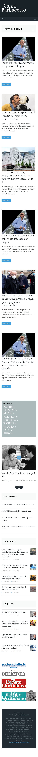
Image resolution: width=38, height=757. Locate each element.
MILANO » (9, 426)
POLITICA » (10, 416)
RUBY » (7, 433)
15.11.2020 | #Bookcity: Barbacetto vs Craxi (18, 504)
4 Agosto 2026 (6, 592)
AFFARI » (8, 413)
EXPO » (7, 430)
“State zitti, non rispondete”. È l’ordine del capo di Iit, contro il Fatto (18, 116)
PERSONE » (10, 410)
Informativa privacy (24, 742)
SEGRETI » (9, 423)
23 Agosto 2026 (7, 559)
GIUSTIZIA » (10, 420)
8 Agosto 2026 (6, 581)
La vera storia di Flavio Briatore (14, 612)
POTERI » (9, 406)
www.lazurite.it (25, 715)
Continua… (6, 84)
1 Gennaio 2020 (7, 629)
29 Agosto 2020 (7, 615)
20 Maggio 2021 (7, 640)
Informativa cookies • (14, 742)
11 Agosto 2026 (7, 570)
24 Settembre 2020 (8, 650)
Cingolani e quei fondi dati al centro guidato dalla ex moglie (18, 239)
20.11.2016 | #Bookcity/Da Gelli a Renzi (16, 511)
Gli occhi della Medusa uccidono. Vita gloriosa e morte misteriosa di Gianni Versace (15, 624)
